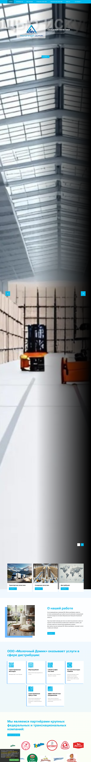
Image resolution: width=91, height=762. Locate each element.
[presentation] (7, 293)
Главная (10, 1)
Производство (19, 1)
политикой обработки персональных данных (9, 752)
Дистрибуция (30, 1)
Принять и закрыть (14, 759)
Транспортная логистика (56, 1)
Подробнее (8, 757)
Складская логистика (41, 1)
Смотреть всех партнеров (13, 734)
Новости (68, 1)
